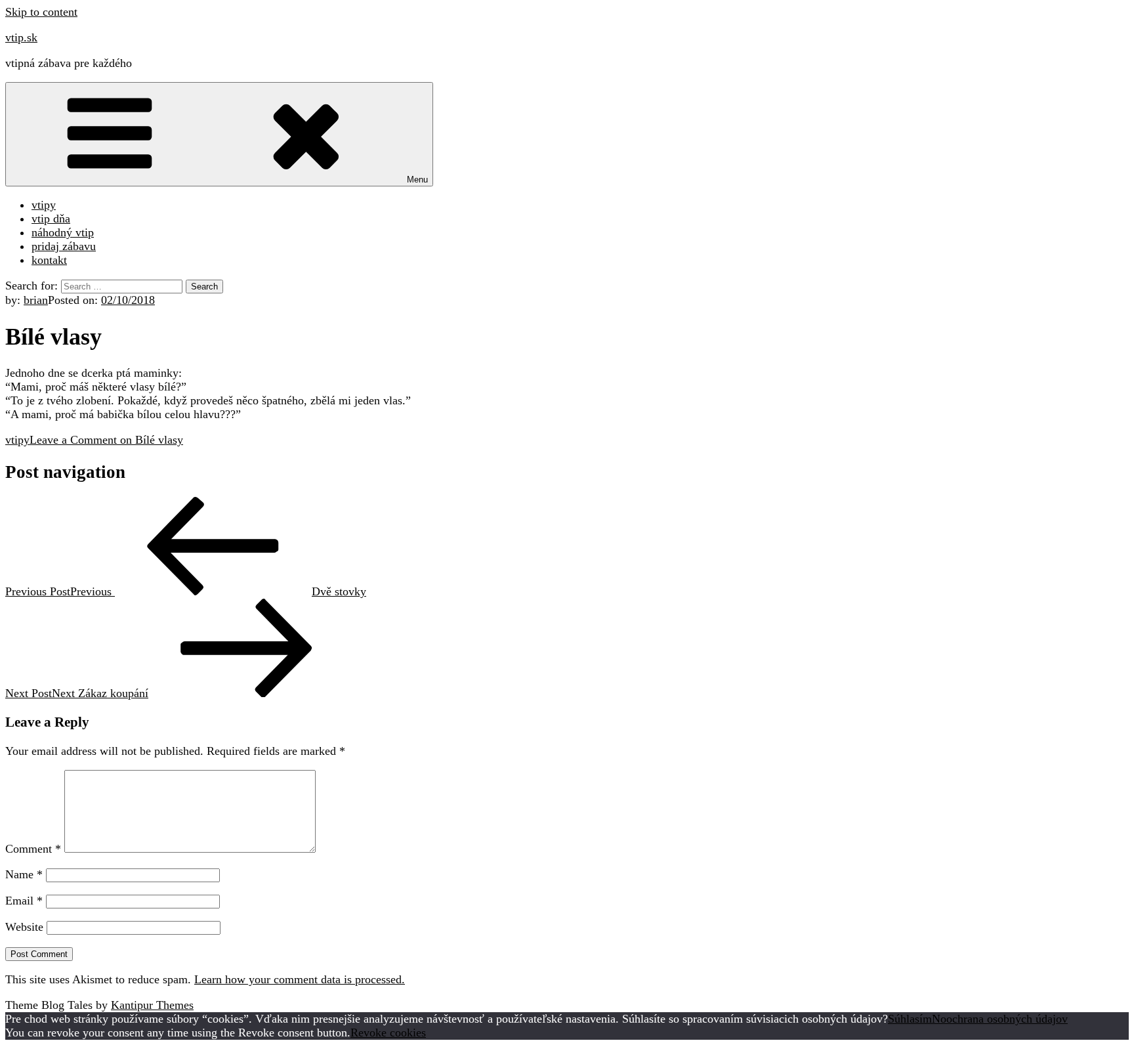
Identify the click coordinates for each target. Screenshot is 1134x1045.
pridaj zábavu (64, 246)
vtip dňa (51, 218)
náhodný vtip (63, 232)
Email (24, 900)
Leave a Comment (106, 439)
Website (24, 926)
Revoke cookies (388, 1032)
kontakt (49, 260)
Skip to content (41, 11)
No (939, 1018)
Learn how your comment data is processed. (299, 979)
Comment (33, 848)
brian (36, 300)
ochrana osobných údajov (1007, 1018)
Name (24, 874)
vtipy (44, 204)
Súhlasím (910, 1018)
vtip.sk (21, 37)
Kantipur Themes (152, 1005)
